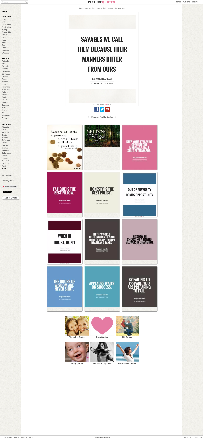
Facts (4, 79)
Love (4, 19)
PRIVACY (24, 437)
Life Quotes (127, 337)
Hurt (4, 43)
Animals (5, 61)
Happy (4, 40)
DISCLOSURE (7, 437)
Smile (4, 97)
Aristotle (5, 132)
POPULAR (6, 17)
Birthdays (6, 74)
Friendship (6, 32)
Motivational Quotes (102, 363)
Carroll (5, 145)
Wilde (4, 143)
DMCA (31, 437)
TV (3, 113)
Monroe (5, 137)
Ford (4, 166)
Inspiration (6, 24)
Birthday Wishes (9, 181)
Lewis (4, 156)
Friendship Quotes (76, 337)
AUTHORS (186, 2)
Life (3, 22)
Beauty (5, 69)
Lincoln (5, 158)
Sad (3, 45)
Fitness (5, 82)
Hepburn (5, 150)
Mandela (5, 161)
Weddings (6, 115)
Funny (4, 30)
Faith (4, 37)
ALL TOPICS (7, 58)
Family (4, 35)
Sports (5, 102)
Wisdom (5, 53)
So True (5, 100)
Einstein (5, 127)
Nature (5, 92)
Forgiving (6, 87)
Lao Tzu (5, 163)
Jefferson (6, 140)
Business (6, 71)
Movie (4, 110)
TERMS (16, 437)
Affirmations (7, 175)
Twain (4, 135)
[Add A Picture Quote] (11, 198)
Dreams (5, 76)
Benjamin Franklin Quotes (102, 117)
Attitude (5, 66)
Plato (4, 130)
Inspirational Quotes (127, 363)
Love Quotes (102, 337)
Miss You (6, 89)
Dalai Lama (6, 153)
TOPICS (178, 2)
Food (4, 84)
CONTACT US (197, 437)
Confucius (6, 148)
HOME (4, 12)
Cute (4, 48)
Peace (4, 95)
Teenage (5, 105)
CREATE (194, 2)
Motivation (6, 27)
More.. (4, 118)
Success (5, 50)
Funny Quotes (76, 363)
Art (3, 64)
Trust (4, 108)
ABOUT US (187, 437)
